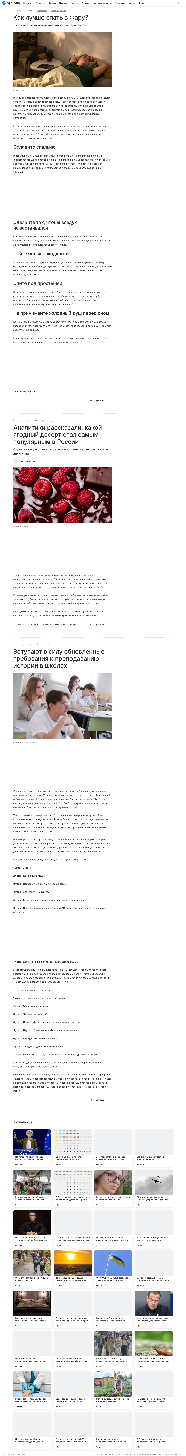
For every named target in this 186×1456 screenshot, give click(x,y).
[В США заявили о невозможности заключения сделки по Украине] (73, 1188)
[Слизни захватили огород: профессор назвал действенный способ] (154, 1350)
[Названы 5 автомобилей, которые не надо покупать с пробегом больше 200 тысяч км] (32, 1430)
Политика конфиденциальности (169, 1454)
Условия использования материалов (118, 1454)
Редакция (99, 1454)
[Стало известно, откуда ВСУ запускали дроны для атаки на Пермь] (73, 1430)
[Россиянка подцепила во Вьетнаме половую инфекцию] (113, 1430)
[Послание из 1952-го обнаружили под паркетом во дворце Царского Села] (32, 1350)
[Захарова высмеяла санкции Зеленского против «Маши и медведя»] (73, 1390)
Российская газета (44, 645)
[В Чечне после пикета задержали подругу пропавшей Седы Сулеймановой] (113, 1188)
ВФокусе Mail (40, 421)
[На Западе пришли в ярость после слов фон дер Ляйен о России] (32, 1148)
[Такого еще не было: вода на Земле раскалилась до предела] (73, 1269)
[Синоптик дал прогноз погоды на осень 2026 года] (32, 1269)
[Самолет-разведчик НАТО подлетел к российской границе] (154, 1269)
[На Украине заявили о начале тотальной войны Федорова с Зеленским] (32, 1229)
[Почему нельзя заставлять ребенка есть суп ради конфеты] (113, 1229)
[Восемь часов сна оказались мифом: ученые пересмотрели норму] (32, 1309)
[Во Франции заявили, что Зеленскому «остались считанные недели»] (73, 1148)
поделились (34, 575)
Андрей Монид (28, 461)
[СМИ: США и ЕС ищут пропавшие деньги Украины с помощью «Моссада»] (113, 1269)
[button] (62, 59)
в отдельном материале (64, 342)
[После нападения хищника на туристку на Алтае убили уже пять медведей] (73, 1350)
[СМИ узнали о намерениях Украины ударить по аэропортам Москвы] (154, 1188)
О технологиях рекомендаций (145, 1454)
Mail (4, 1454)
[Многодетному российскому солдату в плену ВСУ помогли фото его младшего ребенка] (32, 1188)
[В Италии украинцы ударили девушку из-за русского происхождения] (154, 1229)
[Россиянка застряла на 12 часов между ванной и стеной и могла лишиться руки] (32, 1390)
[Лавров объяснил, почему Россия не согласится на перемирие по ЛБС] (73, 1229)
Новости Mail (42, 11)
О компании (12, 1454)
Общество (53, 421)
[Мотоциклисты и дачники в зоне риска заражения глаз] (113, 1390)
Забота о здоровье (58, 11)
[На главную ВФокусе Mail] (13, 3)
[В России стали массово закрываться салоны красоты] (154, 1430)
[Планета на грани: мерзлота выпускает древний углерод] (154, 1390)
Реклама (21, 1454)
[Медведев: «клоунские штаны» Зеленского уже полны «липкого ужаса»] (154, 1309)
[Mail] (4, 3)
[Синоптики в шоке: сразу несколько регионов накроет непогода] (113, 1350)
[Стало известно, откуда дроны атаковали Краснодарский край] (73, 1309)
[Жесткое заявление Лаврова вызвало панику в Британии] (113, 1148)
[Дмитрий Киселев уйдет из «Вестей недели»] (154, 1148)
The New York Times (44, 134)
